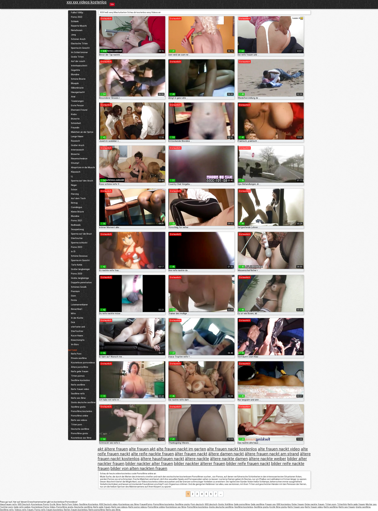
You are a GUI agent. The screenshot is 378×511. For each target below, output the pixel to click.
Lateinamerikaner (79, 304)
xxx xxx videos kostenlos (87, 2)
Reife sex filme (78, 398)
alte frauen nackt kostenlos (232, 449)
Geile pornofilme (242, 504)
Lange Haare (77, 136)
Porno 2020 (76, 273)
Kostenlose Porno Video (43, 507)
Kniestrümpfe (77, 340)
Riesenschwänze (79, 158)
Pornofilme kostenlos (81, 411)
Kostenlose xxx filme (81, 438)
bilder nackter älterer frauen (199, 463)
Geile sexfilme (257, 504)
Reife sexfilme (78, 384)
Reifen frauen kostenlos (76, 509)
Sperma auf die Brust (81, 233)
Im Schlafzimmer (79, 52)
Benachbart (76, 309)
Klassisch (75, 172)
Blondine (75, 74)
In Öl (73, 251)
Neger (74, 185)
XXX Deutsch (24, 504)
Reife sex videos (79, 420)
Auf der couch (78, 61)
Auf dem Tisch (78, 198)
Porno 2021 (76, 220)
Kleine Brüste (77, 211)
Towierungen (77, 101)
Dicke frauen (298, 504)
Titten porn (76, 424)
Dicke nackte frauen (314, 504)
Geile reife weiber (22, 507)
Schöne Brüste (78, 79)
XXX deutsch (211, 504)
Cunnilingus (76, 207)
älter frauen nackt (191, 453)
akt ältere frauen (113, 449)
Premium (75, 291)
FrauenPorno (146, 504)
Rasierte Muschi (79, 25)
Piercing (75, 194)
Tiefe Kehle (76, 264)
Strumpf (75, 163)
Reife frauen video (80, 389)
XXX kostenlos (283, 504)
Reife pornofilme (96, 509)
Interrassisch (77, 149)
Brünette (75, 118)
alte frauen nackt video (279, 449)
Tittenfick (342, 504)
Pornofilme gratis (79, 433)
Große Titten (77, 56)
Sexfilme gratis (78, 407)
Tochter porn (6, 507)
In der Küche (77, 318)
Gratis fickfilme (225, 504)
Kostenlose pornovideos (83, 362)
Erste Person (77, 105)
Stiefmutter (77, 238)
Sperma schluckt (79, 242)
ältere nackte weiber (267, 458)
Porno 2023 (76, 247)
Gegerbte (75, 70)
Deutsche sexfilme (80, 429)
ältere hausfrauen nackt (162, 458)
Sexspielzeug (77, 229)
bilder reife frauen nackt (248, 463)
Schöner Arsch (78, 39)
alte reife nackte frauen (152, 453)
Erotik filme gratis (278, 507)
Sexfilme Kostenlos (88, 504)
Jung (73, 34)
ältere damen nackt (226, 453)
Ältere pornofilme (79, 367)
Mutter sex (371, 504)
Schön (74, 189)
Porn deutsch (197, 504)
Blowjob (75, 83)
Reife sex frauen (347, 507)
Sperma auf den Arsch (82, 180)
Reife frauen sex (296, 507)
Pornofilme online (79, 415)
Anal (73, 96)
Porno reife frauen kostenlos (48, 509)
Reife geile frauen (79, 371)
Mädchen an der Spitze (82, 132)
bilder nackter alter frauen (149, 463)
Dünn (73, 295)
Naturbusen (76, 30)
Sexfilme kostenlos (80, 380)
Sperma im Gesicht (80, 48)
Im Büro (75, 344)
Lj (72, 176)
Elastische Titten (79, 43)
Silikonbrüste (77, 87)
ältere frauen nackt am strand (272, 453)
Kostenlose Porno (40, 504)
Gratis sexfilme (363, 507)
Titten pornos (78, 376)
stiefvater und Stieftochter (78, 329)
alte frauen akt (142, 449)
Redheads (76, 225)
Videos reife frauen (24, 509)
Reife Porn (76, 353)
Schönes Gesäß (79, 287)
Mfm (73, 313)
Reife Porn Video (70, 504)
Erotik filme (55, 504)
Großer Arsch (77, 145)
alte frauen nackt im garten (181, 449)
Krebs (74, 114)
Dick (73, 322)
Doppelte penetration (81, 282)
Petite (74, 300)
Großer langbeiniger (80, 269)
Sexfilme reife (78, 393)
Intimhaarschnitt (79, 65)
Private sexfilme (79, 358)
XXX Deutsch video (108, 504)
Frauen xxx (270, 504)
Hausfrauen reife (8, 504)
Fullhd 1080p (77, 12)
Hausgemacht (78, 92)
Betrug (74, 203)
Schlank (75, 21)
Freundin (75, 127)
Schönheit (76, 123)
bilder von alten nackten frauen (138, 468)
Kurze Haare (77, 335)
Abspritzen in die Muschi (83, 167)
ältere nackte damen (229, 458)
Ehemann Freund (79, 110)
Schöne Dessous (79, 256)
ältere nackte (197, 458)
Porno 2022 (76, 17)
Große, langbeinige (80, 278)
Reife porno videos (137, 507)
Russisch (75, 141)
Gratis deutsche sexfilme (83, 402)
